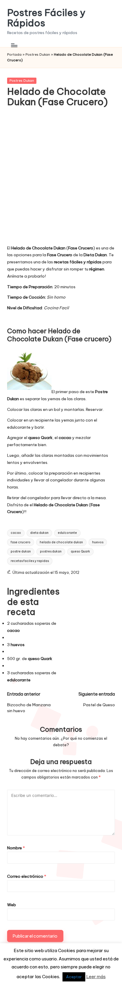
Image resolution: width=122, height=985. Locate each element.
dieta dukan (39, 533)
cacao (16, 533)
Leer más (96, 976)
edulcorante (67, 533)
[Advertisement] (61, 180)
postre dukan (21, 551)
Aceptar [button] (74, 976)
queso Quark (80, 551)
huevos (97, 542)
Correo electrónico (26, 876)
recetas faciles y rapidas (30, 561)
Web (11, 904)
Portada (14, 54)
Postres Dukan (37, 54)
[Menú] (14, 45)
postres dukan (51, 551)
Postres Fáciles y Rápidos (46, 17)
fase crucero (20, 542)
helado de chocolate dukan (61, 542)
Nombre (16, 848)
